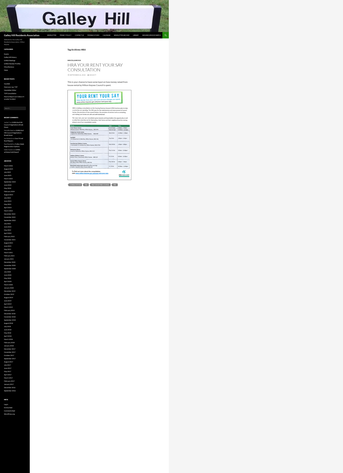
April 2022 (8, 233)
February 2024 (9, 191)
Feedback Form (93, 35)
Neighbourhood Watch (151, 35)
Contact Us (79, 35)
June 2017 (7, 368)
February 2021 (9, 256)
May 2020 (7, 278)
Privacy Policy (65, 35)
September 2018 (10, 320)
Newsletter (51, 35)
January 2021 (9, 259)
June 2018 (7, 330)
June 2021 (7, 246)
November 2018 (10, 317)
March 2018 (8, 339)
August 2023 (8, 195)
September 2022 (10, 220)
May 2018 (7, 333)
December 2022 (9, 214)
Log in (6, 404)
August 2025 (8, 169)
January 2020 (9, 288)
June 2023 (7, 201)
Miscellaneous (74, 60)
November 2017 (10, 352)
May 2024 (7, 188)
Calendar (106, 35)
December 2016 (9, 387)
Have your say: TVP (10, 87)
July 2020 (7, 272)
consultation (75, 185)
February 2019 (9, 310)
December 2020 (9, 262)
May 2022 (7, 230)
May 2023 (7, 204)
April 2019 (8, 304)
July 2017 (7, 365)
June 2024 (7, 185)
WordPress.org (9, 414)
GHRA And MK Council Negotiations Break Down (13, 124)
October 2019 (9, 294)
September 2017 (10, 359)
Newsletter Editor (10, 90)
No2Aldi (7, 84)
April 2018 (8, 336)
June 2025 (7, 175)
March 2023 (8, 211)
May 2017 (7, 371)
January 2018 (9, 346)
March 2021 (8, 252)
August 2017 (8, 362)
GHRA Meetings (9, 60)
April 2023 (8, 208)
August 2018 (8, 323)
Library (136, 35)
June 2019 (7, 301)
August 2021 (8, 243)
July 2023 (7, 198)
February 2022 (9, 236)
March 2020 (8, 285)
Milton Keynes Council (101, 185)
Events (6, 54)
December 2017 (9, 349)
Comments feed (9, 411)
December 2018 (9, 314)
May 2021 (7, 249)
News (6, 70)
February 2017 (9, 381)
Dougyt (92, 75)
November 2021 (10, 240)
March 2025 (8, 179)
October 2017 (9, 355)
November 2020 (10, 265)
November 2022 (10, 217)
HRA (86, 185)
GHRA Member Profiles (12, 64)
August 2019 (8, 297)
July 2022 (7, 224)
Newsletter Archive (121, 35)
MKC (115, 185)
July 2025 (7, 172)
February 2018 (9, 342)
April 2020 (8, 281)
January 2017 (9, 384)
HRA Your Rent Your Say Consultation (95, 67)
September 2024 (10, 182)
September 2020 (10, 269)
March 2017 (8, 378)
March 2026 (8, 166)
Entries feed (8, 408)
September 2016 (10, 391)
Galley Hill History (10, 57)
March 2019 (8, 307)
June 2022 (7, 227)
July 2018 (7, 326)
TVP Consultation (10, 93)
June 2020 (7, 275)
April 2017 (8, 375)
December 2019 (9, 291)
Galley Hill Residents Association (21, 35)
